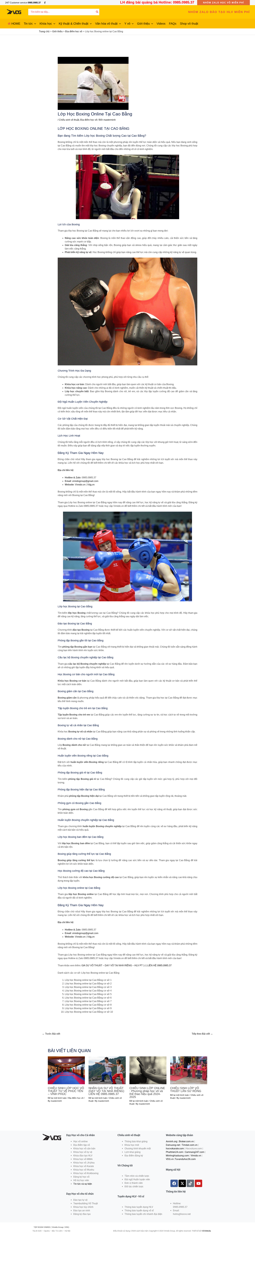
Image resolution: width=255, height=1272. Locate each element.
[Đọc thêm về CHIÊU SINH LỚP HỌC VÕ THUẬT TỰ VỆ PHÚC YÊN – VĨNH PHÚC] (66, 1070)
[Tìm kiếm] (97, 12)
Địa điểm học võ (88, 120)
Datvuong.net (173, 1145)
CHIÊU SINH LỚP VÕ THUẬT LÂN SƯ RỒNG (185, 1089)
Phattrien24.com (174, 1152)
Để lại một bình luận (57, 1098)
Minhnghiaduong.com (177, 1155)
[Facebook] (45, 2)
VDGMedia (206, 1231)
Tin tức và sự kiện (82, 1183)
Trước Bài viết (51, 1034)
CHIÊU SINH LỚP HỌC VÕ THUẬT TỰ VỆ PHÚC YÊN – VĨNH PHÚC (66, 1091)
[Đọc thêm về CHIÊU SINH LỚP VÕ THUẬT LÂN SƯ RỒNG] (188, 1070)
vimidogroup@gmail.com (85, 481)
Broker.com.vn (186, 1141)
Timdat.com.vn (189, 1145)
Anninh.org (171, 1141)
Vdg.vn (91, 484)
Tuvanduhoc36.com (185, 1159)
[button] (223, 2)
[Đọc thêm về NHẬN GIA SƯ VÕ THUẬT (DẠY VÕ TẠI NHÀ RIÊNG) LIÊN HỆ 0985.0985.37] (107, 1070)
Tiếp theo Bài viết (202, 1034)
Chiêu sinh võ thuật (69, 120)
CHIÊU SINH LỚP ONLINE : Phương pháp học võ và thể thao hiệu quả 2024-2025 (147, 1092)
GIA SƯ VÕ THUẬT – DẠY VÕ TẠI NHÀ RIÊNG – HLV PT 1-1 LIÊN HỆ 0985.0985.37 (126, 965)
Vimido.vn (80, 484)
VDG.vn (170, 1159)
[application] (34, 24)
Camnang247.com (194, 1152)
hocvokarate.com (175, 1148)
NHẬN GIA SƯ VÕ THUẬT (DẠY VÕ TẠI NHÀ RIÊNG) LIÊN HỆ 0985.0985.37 (106, 1091)
